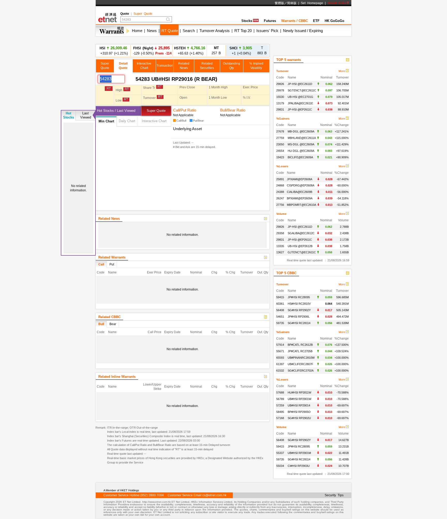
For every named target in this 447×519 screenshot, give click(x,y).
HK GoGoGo (334, 21)
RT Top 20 (243, 30)
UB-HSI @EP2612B (300, 246)
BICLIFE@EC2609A (300, 157)
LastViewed (85, 115)
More (342, 71)
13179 (280, 103)
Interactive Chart (154, 121)
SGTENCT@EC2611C (302, 90)
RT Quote (169, 30)
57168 (280, 418)
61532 (280, 370)
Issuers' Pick (267, 30)
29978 (280, 90)
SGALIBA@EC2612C (301, 233)
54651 (280, 316)
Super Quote (142, 13)
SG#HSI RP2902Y (299, 310)
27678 (280, 131)
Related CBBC (109, 317)
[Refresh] (130, 79)
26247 (280, 198)
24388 (280, 191)
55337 (280, 452)
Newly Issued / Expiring (303, 30)
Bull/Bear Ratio (232, 110)
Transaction (165, 65)
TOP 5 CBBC (286, 273)
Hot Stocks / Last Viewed (116, 111)
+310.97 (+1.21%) (113, 50)
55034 (280, 465)
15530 (280, 96)
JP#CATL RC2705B (300, 351)
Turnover (282, 71)
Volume (281, 213)
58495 (280, 411)
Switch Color (336, 3)
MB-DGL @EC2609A (301, 131)
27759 (280, 137)
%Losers (282, 166)
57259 (280, 405)
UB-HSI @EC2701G (300, 96)
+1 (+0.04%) (240, 50)
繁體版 (279, 3)
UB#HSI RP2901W (299, 398)
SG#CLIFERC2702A (301, 370)
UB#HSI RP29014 (299, 405)
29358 (280, 233)
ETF (316, 21)
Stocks (246, 21)
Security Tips (334, 495)
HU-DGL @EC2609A (301, 150)
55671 (280, 351)
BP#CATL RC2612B (300, 344)
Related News (109, 219)
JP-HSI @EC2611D (300, 83)
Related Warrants (111, 257)
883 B (262, 50)
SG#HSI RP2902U (299, 418)
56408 (280, 310)
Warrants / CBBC (294, 21)
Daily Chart (127, 121)
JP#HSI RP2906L (299, 316)
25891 (280, 179)
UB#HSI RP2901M (299, 452)
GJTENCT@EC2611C (302, 252)
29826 (280, 83)
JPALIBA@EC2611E (300, 103)
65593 (280, 357)
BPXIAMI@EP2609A (299, 198)
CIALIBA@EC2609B (299, 191)
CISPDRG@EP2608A (300, 185)
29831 (280, 109)
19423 (280, 157)
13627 (280, 252)
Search (189, 30)
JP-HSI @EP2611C (300, 109)
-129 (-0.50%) (151, 50)
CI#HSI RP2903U (299, 465)
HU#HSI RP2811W (299, 392)
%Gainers (282, 118)
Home (137, 30)
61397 (280, 364)
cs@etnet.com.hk (214, 495)
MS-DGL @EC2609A (301, 144)
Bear (112, 324)
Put (111, 264)
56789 (280, 398)
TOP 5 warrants (288, 60)
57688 (280, 392)
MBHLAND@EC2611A (302, 137)
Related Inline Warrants (117, 377)
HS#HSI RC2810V (299, 303)
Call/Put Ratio (184, 110)
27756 (280, 204)
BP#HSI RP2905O (299, 411)
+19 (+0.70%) (189, 53)
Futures (270, 21)
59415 (280, 297)
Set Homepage (312, 3)
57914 (280, 344)
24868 (280, 185)
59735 (280, 323)
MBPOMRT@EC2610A (301, 204)
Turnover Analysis (214, 30)
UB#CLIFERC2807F (300, 364)
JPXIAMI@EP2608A (299, 179)
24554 (280, 150)
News (152, 30)
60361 (280, 303)
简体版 (291, 3)
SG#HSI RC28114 (299, 323)
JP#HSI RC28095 (299, 297)
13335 (280, 246)
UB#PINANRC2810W (301, 357)
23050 (280, 144)
